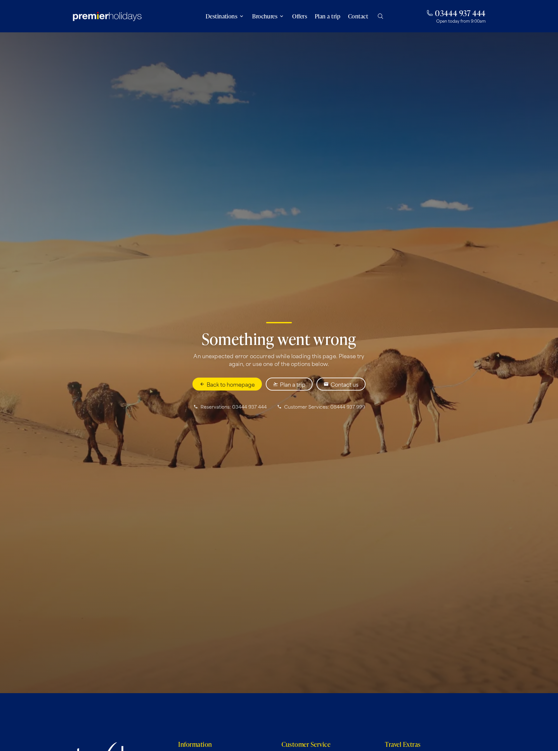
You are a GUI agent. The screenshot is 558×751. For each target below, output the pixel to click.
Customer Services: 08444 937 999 (324, 406)
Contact (358, 16)
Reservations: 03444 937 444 (234, 406)
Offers (299, 16)
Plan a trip (327, 16)
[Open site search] (380, 16)
